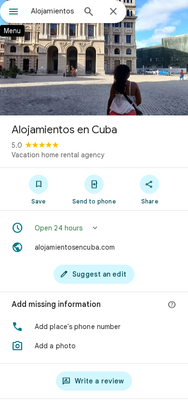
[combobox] (53, 11)
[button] (94, 228)
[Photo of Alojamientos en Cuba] (94, 57)
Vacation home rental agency (58, 155)
